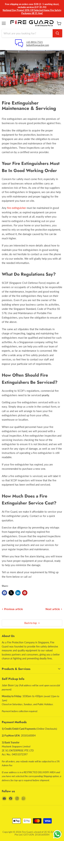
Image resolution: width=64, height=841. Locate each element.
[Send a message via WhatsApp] (57, 834)
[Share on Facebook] (4, 592)
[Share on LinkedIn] (18, 592)
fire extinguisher (16, 207)
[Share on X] (11, 592)
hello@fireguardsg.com (37, 45)
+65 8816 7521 (34, 42)
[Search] (57, 33)
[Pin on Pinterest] (24, 592)
